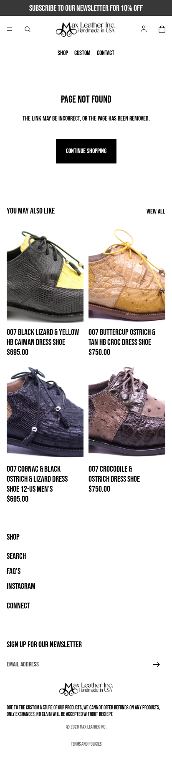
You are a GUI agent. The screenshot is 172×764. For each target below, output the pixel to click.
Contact (105, 53)
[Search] (27, 29)
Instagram (21, 587)
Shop (63, 53)
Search (16, 557)
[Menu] (9, 29)
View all (156, 212)
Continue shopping (86, 151)
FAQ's (13, 572)
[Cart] (162, 29)
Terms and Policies (86, 744)
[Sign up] (156, 665)
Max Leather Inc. (93, 727)
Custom (82, 53)
